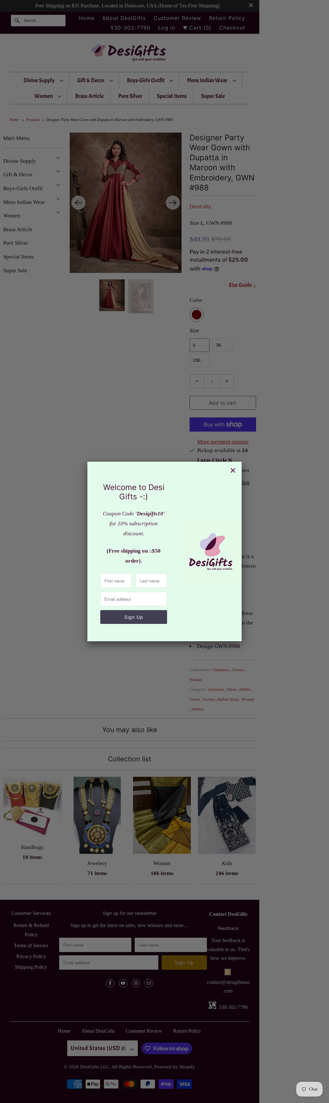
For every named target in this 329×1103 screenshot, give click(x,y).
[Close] (233, 470)
